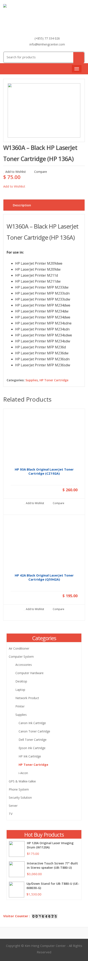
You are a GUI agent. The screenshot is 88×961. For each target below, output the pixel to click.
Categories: (16, 380)
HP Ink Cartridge (30, 756)
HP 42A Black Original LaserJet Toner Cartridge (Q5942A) (44, 577)
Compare (40, 172)
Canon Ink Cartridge (32, 723)
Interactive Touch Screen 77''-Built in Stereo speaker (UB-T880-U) (52, 865)
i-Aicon (23, 773)
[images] (44, 110)
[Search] (78, 57)
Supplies (31, 380)
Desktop (21, 681)
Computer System (21, 656)
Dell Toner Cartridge (33, 740)
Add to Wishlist (15, 172)
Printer (20, 706)
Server (13, 806)
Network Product (27, 698)
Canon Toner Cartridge (34, 731)
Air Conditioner (19, 648)
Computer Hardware (29, 673)
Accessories (23, 665)
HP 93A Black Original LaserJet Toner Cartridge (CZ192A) (44, 471)
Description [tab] (22, 205)
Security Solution (20, 797)
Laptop (20, 690)
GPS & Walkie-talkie (22, 781)
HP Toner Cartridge (54, 380)
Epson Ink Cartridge (32, 748)
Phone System (19, 789)
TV (10, 814)
